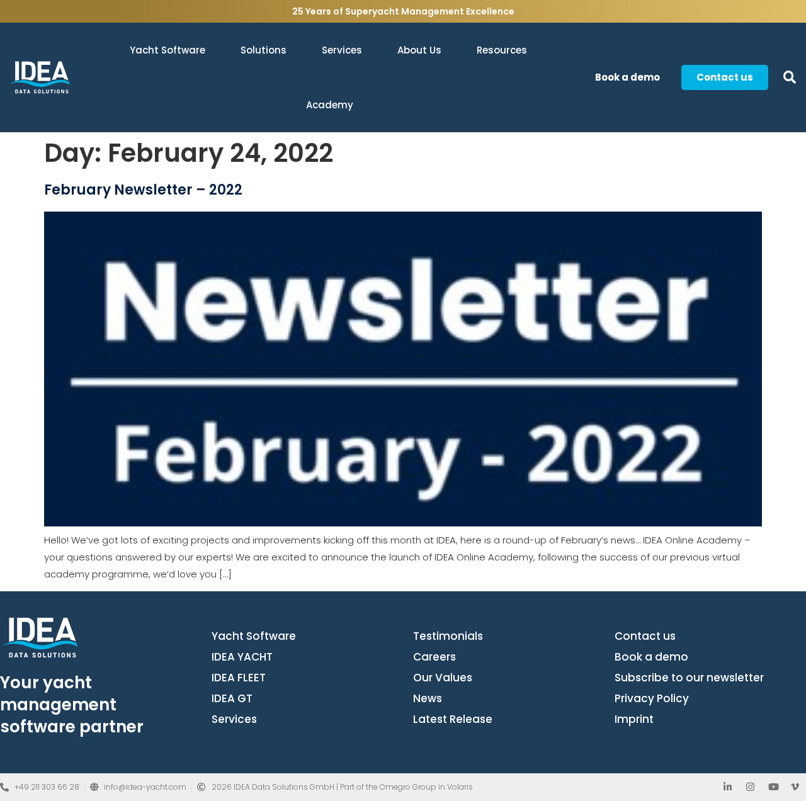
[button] (789, 77)
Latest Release (452, 719)
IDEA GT (232, 698)
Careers (434, 656)
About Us (419, 50)
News (427, 698)
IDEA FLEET (239, 677)
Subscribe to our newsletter (689, 677)
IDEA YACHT (242, 656)
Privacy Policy (652, 698)
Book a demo (651, 656)
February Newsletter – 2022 (143, 190)
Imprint (634, 719)
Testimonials (448, 636)
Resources (502, 50)
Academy (329, 104)
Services (342, 50)
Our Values (442, 677)
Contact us (645, 636)
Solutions (264, 50)
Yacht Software (167, 50)
